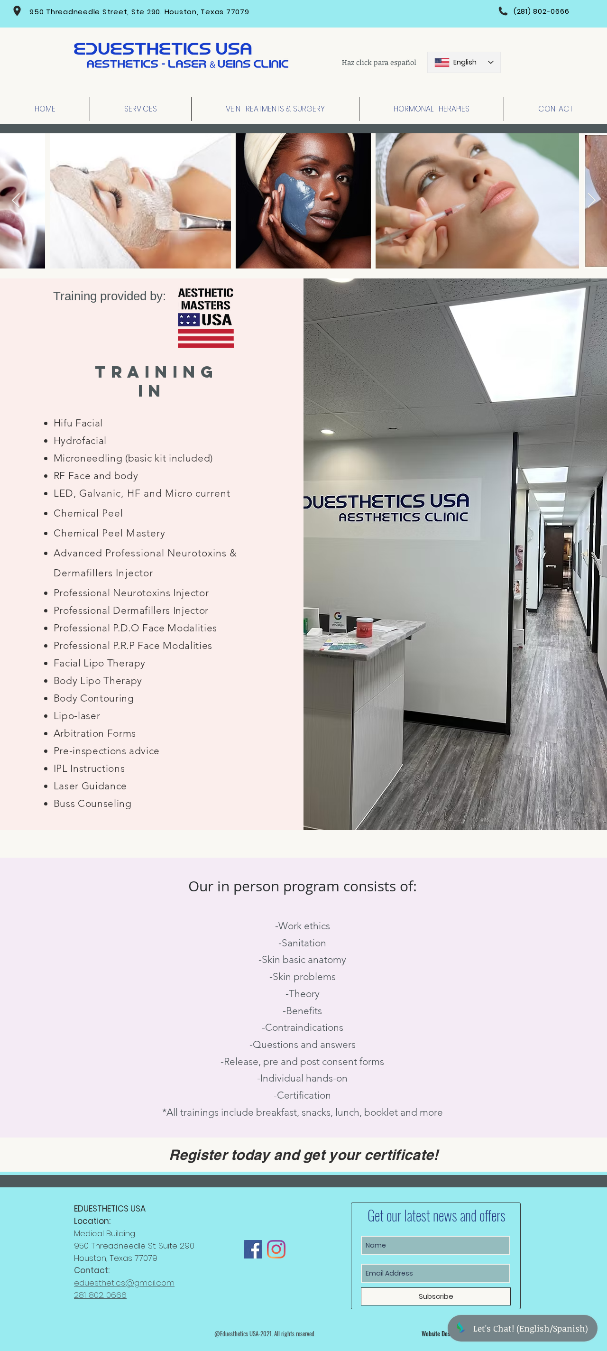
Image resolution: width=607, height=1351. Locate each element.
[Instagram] (276, 1249)
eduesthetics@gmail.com (124, 1282)
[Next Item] (591, 201)
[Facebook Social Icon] (253, 1249)
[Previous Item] (15, 201)
